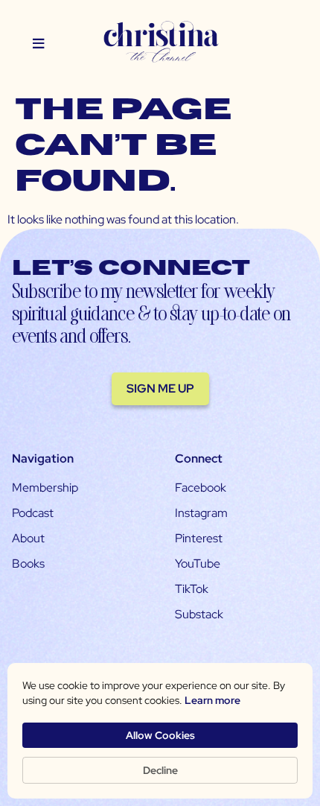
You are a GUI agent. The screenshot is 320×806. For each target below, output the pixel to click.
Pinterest (199, 538)
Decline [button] (160, 770)
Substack (199, 614)
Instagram (201, 513)
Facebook (200, 487)
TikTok (191, 589)
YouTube (197, 563)
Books (28, 563)
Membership (45, 487)
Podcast (33, 513)
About (28, 538)
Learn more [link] (212, 700)
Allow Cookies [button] (160, 735)
